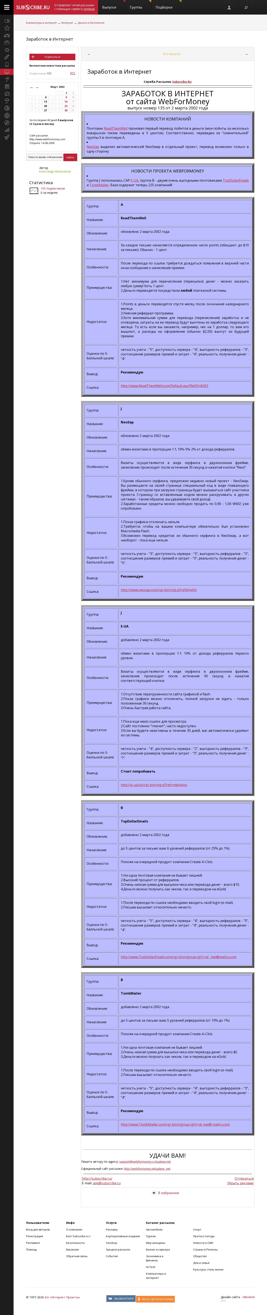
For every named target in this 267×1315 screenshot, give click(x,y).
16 (65, 101)
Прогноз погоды (204, 1236)
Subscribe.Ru (181, 82)
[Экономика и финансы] (7, 130)
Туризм (151, 1236)
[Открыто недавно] (7, 28)
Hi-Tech (150, 1267)
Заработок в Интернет (49, 39)
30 (65, 110)
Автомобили (154, 1229)
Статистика (41, 182)
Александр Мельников (55, 171)
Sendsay (111, 1243)
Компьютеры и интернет (41, 23)
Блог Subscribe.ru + (78, 1236)
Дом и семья (201, 1263)
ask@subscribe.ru (107, 1183)
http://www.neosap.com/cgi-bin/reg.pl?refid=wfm (159, 590)
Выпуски (109, 7)
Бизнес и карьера (158, 1249)
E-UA (134, 180)
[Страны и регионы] (7, 115)
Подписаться (52, 57)
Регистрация (34, 1236)
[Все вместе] (7, 21)
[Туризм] (7, 123)
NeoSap (93, 146)
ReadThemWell (115, 128)
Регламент (33, 1243)
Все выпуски (172, 54)
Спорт (197, 1229)
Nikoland (248, 1297)
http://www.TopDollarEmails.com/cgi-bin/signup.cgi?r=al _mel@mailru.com (178, 957)
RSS (72, 73)
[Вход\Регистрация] (229, 7)
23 (65, 106)
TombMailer (99, 185)
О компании (74, 1229)
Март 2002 (57, 87)
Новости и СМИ (203, 1243)
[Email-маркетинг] (7, 137)
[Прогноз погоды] (7, 101)
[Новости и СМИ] (7, 86)
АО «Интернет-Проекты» (62, 1297)
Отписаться (244, 1178)
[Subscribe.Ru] (33, 7)
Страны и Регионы (205, 1249)
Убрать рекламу (240, 1183)
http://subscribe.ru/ (97, 1178)
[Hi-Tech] (7, 64)
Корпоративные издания (123, 1236)
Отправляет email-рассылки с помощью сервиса (74, 7)
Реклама (111, 1229)
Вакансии (72, 1249)
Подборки (164, 7)
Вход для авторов (38, 1229)
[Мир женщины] (7, 57)
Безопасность (75, 1243)
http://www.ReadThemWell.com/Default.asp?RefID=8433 (164, 385)
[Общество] (7, 94)
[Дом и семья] (7, 50)
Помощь (31, 1249)
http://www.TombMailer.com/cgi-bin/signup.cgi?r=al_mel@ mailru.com (175, 1124)
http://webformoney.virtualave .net (147, 1169)
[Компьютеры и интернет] (7, 72)
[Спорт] (7, 108)
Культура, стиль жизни (208, 1269)
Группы (136, 7)
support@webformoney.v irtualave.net (145, 1162)
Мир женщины (155, 1243)
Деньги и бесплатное (91, 23)
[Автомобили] (7, 35)
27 (45, 110)
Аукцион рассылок (118, 1249)
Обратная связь (77, 1256)
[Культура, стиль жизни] (7, 79)
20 (45, 106)
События (112, 1256)
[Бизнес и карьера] (7, 43)
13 (45, 101)
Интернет (67, 23)
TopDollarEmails (236, 180)
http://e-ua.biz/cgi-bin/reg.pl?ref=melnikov (154, 785)
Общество (200, 1256)
